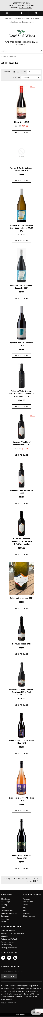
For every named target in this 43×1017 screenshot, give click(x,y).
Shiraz (3, 922)
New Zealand (28, 902)
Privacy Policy (6, 945)
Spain (25, 910)
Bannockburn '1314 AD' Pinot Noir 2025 (21, 741)
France (25, 905)
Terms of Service (8, 942)
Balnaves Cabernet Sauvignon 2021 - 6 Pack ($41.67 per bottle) (21, 541)
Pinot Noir (5, 919)
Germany (26, 913)
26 (31, 881)
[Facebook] (3, 958)
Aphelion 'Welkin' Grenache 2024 (21, 344)
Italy (24, 908)
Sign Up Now (25, 8)
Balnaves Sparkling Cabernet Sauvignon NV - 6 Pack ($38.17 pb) (21, 692)
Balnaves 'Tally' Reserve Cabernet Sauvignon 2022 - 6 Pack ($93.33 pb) (21, 394)
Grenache (5, 916)
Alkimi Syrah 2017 (21, 122)
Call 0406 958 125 (8, 931)
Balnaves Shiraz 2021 (21, 644)
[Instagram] (15, 958)
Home (3, 56)
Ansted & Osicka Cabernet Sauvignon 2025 (21, 169)
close (41, 3)
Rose (3, 908)
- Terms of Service (29, 997)
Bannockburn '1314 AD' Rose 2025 (21, 799)
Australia (12, 56)
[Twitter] (9, 958)
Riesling (4, 905)
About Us (4, 936)
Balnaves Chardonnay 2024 (21, 598)
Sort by (16, 78)
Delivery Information (9, 948)
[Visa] (3, 1003)
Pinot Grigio (5, 902)
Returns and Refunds (9, 939)
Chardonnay (6, 899)
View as (7, 72)
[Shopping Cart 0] (36, 13)
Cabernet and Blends (9, 913)
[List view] (18, 71)
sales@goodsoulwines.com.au (13, 933)
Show (23, 72)
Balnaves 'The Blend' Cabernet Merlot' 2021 (21, 443)
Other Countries (29, 916)
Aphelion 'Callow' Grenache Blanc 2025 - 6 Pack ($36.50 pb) (21, 228)
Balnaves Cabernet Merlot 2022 (21, 491)
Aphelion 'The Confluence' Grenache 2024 (21, 286)
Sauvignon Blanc (7, 910)
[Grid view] (14, 71)
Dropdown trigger (21, 13)
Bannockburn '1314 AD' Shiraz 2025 (21, 856)
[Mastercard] (12, 1003)
